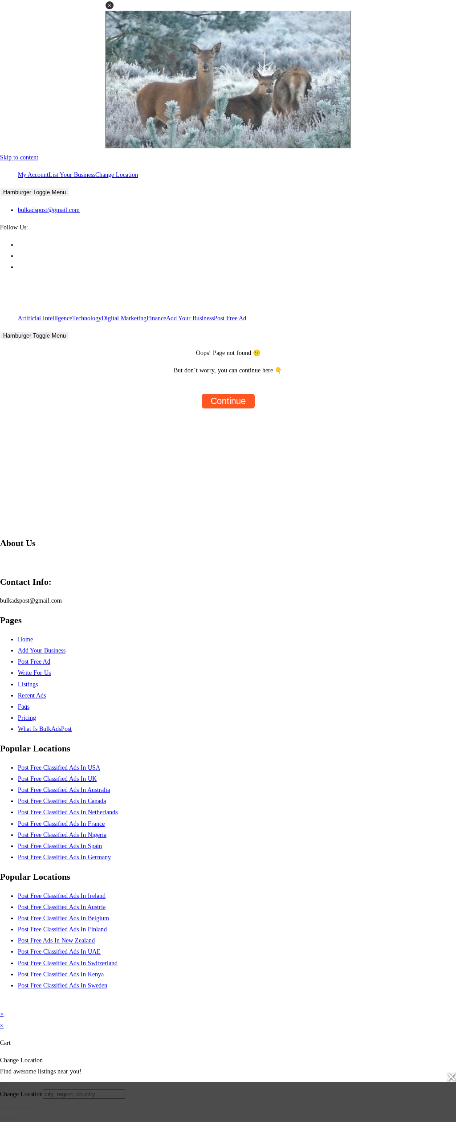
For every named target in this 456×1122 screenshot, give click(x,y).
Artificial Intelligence (45, 318)
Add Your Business (190, 318)
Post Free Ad (230, 318)
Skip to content (19, 157)
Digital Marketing (124, 318)
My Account (33, 174)
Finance (156, 318)
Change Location (116, 174)
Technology (87, 318)
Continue (228, 401)
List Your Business (72, 174)
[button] (110, 5)
